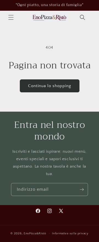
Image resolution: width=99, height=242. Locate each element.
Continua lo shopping (49, 86)
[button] (11, 17)
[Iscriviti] (82, 189)
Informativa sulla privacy (70, 233)
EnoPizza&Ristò (35, 233)
